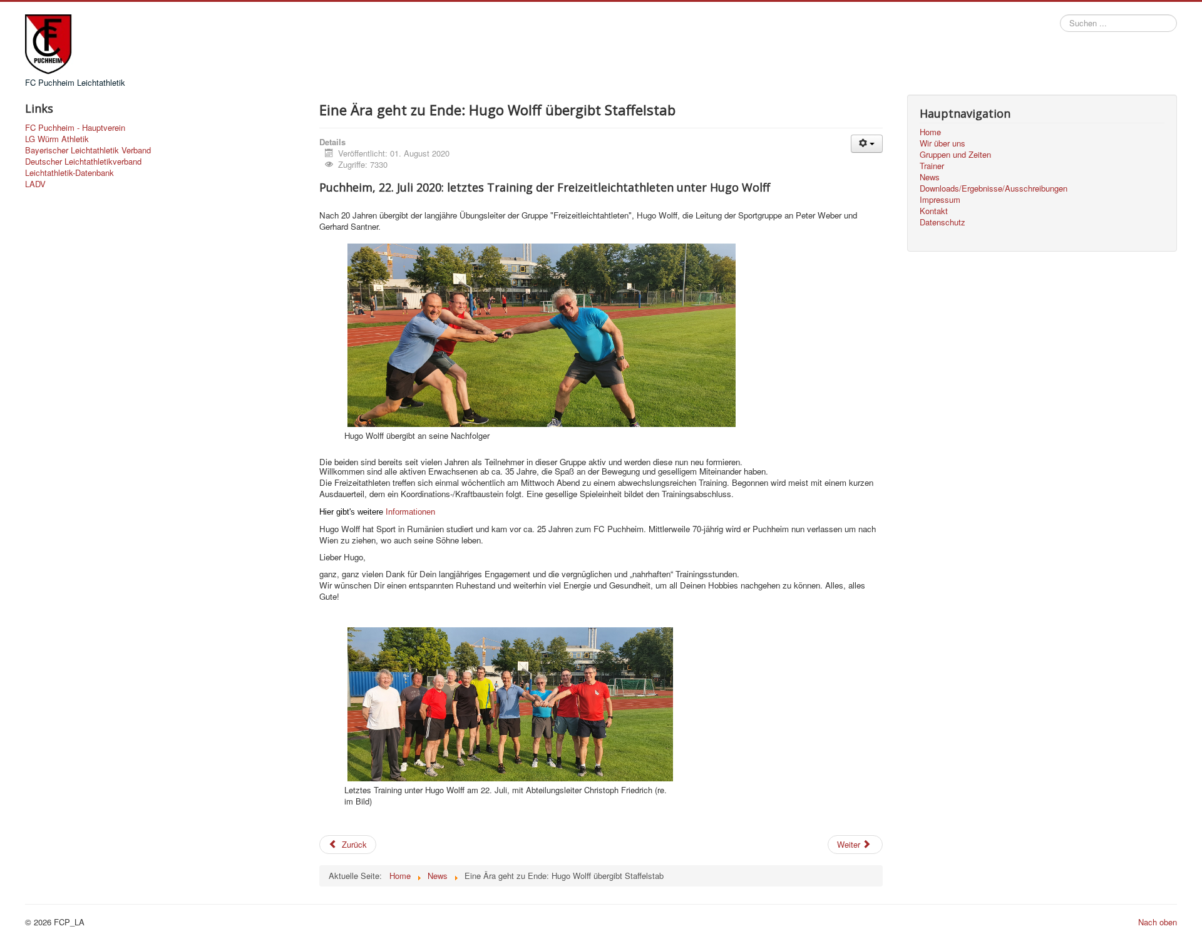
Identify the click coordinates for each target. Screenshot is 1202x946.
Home (930, 132)
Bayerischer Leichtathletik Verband (88, 150)
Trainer (932, 166)
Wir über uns (942, 143)
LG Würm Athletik (57, 139)
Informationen (410, 512)
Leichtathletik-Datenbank (69, 172)
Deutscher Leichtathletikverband (83, 161)
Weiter (850, 844)
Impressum (940, 199)
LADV (35, 184)
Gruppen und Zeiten (955, 154)
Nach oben (1157, 922)
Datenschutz (942, 222)
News (930, 177)
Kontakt (934, 211)
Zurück (353, 844)
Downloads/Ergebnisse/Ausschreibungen (993, 188)
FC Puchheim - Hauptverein (75, 127)
